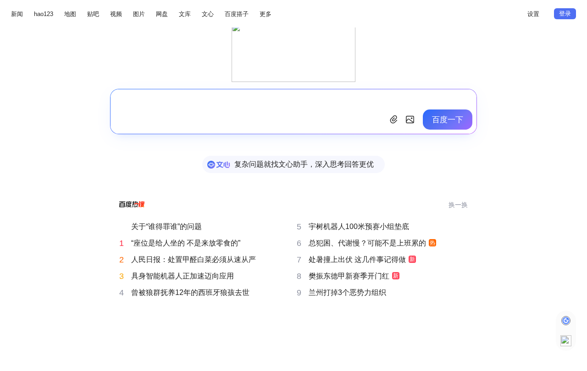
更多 (265, 14)
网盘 (162, 14)
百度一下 (447, 119)
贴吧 (93, 14)
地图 (70, 14)
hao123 (43, 14)
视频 (116, 14)
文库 (185, 14)
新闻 (17, 14)
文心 (208, 14)
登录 (565, 13)
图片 (139, 14)
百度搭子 (237, 14)
